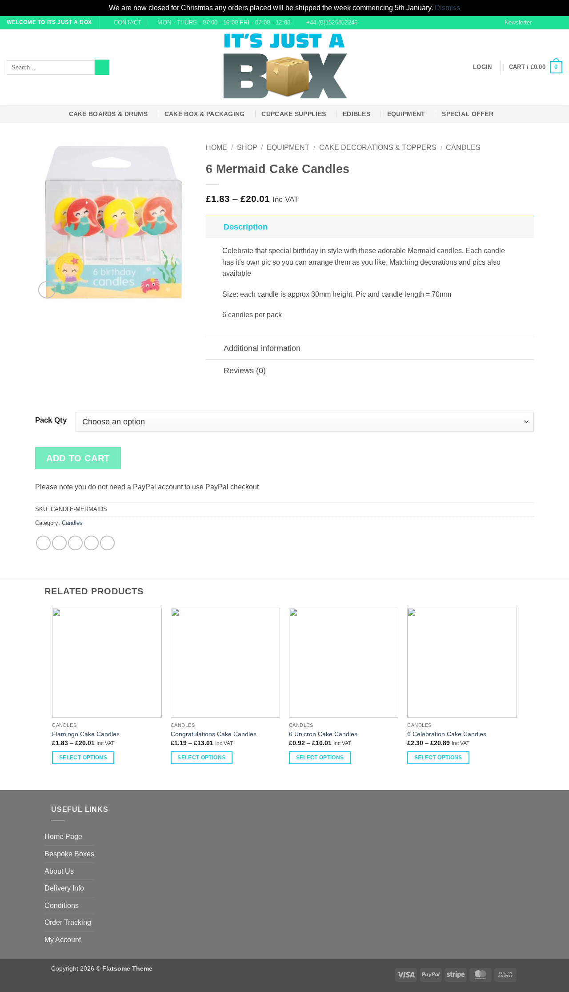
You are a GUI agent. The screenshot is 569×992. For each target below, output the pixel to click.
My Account (62, 940)
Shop (247, 147)
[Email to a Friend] (75, 543)
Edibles (356, 113)
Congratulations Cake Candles (213, 734)
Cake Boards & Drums (108, 113)
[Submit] (102, 67)
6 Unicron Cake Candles (323, 734)
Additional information (262, 348)
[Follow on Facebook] (541, 22)
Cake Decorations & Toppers (378, 147)
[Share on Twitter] (59, 543)
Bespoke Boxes (69, 854)
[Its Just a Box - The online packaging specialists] (284, 67)
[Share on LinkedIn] (107, 543)
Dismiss (447, 8)
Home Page (63, 836)
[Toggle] (214, 226)
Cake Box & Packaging (204, 113)
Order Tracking (67, 922)
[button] (514, 22)
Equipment (406, 113)
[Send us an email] (549, 22)
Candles (463, 147)
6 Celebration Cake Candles (446, 734)
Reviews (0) (245, 370)
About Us (59, 871)
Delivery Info (64, 888)
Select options (83, 757)
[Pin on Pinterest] (91, 543)
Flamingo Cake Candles (86, 734)
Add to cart (78, 458)
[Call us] (558, 22)
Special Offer (467, 113)
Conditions (61, 905)
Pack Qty (51, 420)
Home (216, 147)
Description (246, 226)
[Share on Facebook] (43, 543)
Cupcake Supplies (293, 113)
